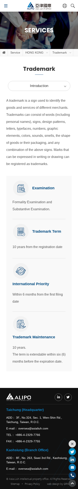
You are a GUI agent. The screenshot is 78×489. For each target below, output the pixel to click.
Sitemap (15, 483)
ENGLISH (64, 6)
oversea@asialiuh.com (33, 428)
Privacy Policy (32, 483)
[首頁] (4, 52)
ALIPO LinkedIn (72, 459)
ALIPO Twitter (72, 451)
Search (73, 6)
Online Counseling (72, 467)
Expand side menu (72, 443)
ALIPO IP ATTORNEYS (39, 6)
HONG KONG (34, 52)
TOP (72, 483)
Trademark (59, 52)
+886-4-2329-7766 (27, 434)
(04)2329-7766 (72, 475)
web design (53, 483)
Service (15, 52)
